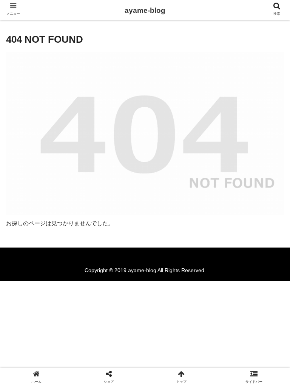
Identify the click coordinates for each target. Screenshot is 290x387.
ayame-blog (145, 10)
